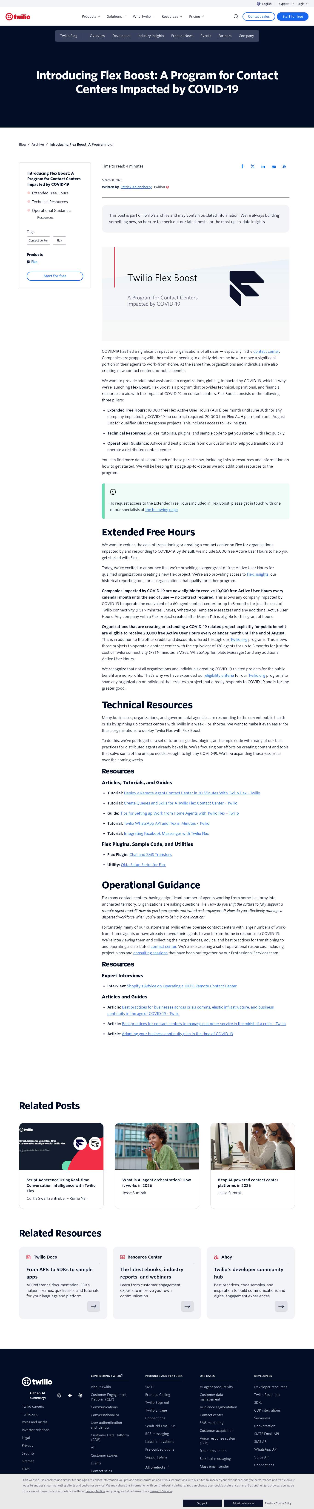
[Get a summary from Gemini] (71, 1395)
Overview (97, 36)
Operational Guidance (51, 210)
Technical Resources (50, 202)
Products (89, 16)
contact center (266, 351)
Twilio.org (238, 639)
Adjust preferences (243, 1503)
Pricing (194, 16)
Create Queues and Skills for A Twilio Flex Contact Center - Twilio (180, 803)
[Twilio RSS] (286, 166)
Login (300, 4)
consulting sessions (150, 953)
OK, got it (202, 1503)
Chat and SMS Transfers (150, 855)
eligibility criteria (219, 675)
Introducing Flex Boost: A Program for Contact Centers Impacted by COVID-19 (54, 179)
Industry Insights (151, 36)
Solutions (114, 16)
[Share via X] (254, 166)
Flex (59, 240)
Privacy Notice (95, 1491)
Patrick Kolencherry (136, 187)
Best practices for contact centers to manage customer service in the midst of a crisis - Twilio (204, 1024)
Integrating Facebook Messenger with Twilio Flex (166, 833)
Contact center (38, 240)
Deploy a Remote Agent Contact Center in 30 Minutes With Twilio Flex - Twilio (192, 793)
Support (284, 4)
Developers (121, 36)
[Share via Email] (275, 166)
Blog (22, 144)
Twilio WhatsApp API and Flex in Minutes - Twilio (166, 823)
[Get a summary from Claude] (81, 1395)
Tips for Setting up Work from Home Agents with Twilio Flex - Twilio (179, 813)
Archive (37, 144)
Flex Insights (257, 574)
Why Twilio (142, 16)
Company (246, 36)
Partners (224, 36)
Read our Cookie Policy (278, 1503)
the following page (161, 510)
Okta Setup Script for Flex (143, 865)
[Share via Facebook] (243, 166)
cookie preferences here (230, 1485)
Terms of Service (161, 1491)
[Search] (236, 16)
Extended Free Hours (50, 193)
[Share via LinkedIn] (264, 166)
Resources (170, 16)
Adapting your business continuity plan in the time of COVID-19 (177, 1034)
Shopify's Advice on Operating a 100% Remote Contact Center (182, 986)
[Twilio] (18, 16)
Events (206, 36)
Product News (182, 36)
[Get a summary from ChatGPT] (60, 1395)
